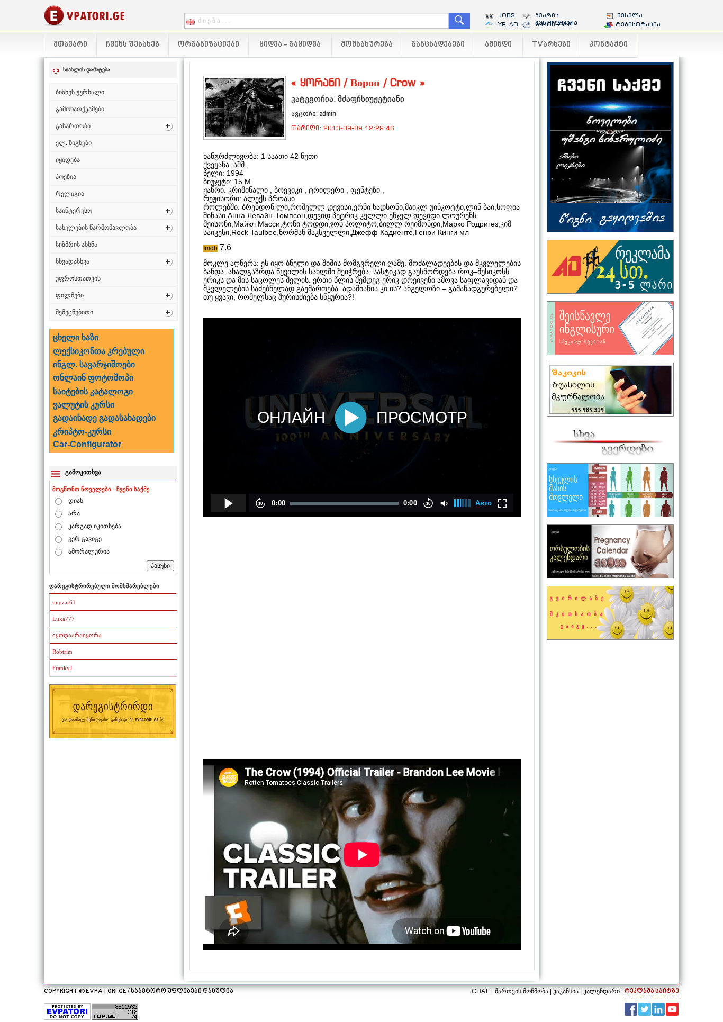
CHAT (480, 991)
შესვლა (630, 15)
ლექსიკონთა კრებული (98, 351)
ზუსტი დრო (554, 24)
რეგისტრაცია (638, 24)
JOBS (506, 15)
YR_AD (508, 24)
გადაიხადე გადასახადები (104, 417)
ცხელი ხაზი (75, 337)
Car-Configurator (87, 444)
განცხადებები (438, 45)
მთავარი (70, 45)
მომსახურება (367, 45)
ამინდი (498, 45)
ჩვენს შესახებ (132, 45)
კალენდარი (601, 991)
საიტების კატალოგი (93, 391)
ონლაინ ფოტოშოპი (93, 377)
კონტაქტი (608, 45)
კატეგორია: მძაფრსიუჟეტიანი (347, 98)
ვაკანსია (566, 991)
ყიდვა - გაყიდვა (290, 45)
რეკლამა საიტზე (652, 992)
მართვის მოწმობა (521, 991)
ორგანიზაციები (208, 45)
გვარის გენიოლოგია (556, 19)
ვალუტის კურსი (83, 404)
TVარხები (551, 45)
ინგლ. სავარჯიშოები (94, 364)
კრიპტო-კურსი (82, 431)
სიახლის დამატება (86, 70)
